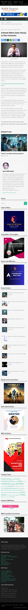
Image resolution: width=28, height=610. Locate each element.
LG (23, 486)
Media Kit (15, 2)
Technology (15, 495)
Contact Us (3, 581)
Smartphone (17, 492)
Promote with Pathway (6, 575)
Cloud (11, 481)
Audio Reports (4, 573)
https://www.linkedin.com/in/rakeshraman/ (26, 4)
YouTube (11, 497)
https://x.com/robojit (24, 4)
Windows (5, 497)
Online (13, 490)
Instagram (3, 486)
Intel (6, 486)
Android (5, 479)
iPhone (19, 486)
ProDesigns (24, 607)
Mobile (15, 488)
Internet (10, 486)
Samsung (11, 492)
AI (1, 479)
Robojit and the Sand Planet (7, 559)
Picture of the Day (5, 577)
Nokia (11, 490)
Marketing (3, 488)
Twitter (23, 495)
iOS (14, 486)
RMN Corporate (4, 562)
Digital (20, 481)
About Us (16, 1)
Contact (3, 4)
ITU (21, 486)
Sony (11, 495)
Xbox (8, 497)
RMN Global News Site (6, 555)
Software (8, 495)
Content (15, 481)
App (10, 479)
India (21, 483)
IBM (17, 484)
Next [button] (26, 147)
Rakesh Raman (4, 492)
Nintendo (8, 490)
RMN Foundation (5, 564)
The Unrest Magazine (5, 571)
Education (24, 481)
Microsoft (9, 488)
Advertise (10, 2)
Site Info (21, 1)
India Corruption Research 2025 (8, 580)
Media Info (4, 2)
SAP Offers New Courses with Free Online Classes (13, 121)
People (18, 29)
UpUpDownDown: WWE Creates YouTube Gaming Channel (14, 124)
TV (18, 495)
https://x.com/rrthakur (22, 4)
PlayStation (21, 490)
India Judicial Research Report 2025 (8, 579)
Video (2, 497)
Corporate (10, 29)
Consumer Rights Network (7, 572)
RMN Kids (3, 558)
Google (12, 484)
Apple (13, 479)
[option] (14, 145)
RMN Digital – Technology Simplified (9, 556)
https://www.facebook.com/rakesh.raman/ (21, 4)
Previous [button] (1, 147)
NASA (5, 490)
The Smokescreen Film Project (8, 576)
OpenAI (17, 490)
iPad (16, 486)
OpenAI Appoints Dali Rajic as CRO (11, 153)
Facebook (5, 483)
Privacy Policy (10, 4)
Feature (14, 29)
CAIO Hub (21, 2)
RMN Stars (3, 560)
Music (18, 488)
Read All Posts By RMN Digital (9, 192)
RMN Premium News (5, 563)
